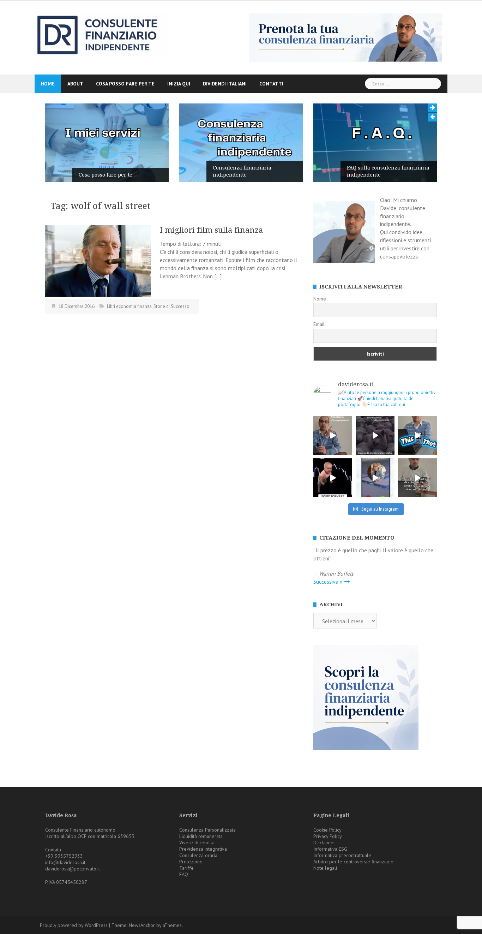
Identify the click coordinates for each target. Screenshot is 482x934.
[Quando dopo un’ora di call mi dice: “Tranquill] (417, 477)
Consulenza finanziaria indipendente (242, 171)
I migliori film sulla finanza (211, 230)
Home (48, 84)
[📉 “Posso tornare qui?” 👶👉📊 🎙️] (332, 477)
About (75, 84)
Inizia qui (178, 84)
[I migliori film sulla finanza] (98, 260)
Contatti (271, 84)
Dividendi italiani (225, 84)
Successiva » (328, 581)
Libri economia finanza (129, 306)
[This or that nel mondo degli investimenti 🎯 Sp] (417, 435)
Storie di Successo (171, 306)
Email (319, 324)
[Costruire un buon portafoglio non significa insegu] (332, 435)
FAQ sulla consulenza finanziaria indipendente (388, 171)
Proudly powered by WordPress (74, 925)
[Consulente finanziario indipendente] (101, 34)
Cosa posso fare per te (125, 84)
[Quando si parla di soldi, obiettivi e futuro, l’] (375, 477)
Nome (319, 299)
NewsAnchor (142, 925)
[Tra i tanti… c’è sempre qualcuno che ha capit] (375, 435)
